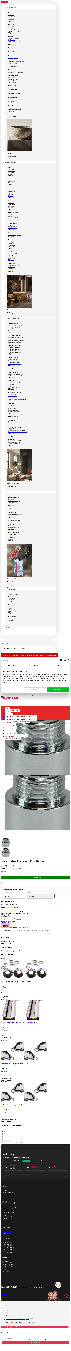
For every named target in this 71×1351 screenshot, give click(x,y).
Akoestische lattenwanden (16, 61)
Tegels (10, 13)
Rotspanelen (12, 85)
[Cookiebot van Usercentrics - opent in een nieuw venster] (61, 660)
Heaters (10, 620)
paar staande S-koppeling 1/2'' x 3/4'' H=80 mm (18, 1022)
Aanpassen (34, 689)
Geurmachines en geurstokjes (13, 595)
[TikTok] (6, 1315)
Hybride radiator (13, 323)
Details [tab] (35, 665)
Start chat (3, 910)
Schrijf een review (5, 1141)
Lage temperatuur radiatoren (17, 399)
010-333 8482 (7, 907)
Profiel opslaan (35, 1342)
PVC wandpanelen (13, 70)
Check (61, 896)
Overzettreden (12, 52)
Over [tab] (58, 665)
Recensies (45, 931)
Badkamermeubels (13, 221)
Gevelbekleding (12, 89)
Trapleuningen (12, 56)
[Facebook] (6, 1305)
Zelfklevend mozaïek (14, 93)
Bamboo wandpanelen (14, 109)
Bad (9, 201)
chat (13, 907)
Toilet (10, 240)
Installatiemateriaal (13, 437)
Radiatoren (11, 403)
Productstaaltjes (13, 116)
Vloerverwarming (13, 425)
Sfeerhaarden (12, 616)
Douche (10, 167)
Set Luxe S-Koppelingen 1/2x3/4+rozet (14, 1105)
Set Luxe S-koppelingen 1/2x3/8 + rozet (14, 1064)
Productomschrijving (22, 931)
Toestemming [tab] (12, 665)
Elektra (10, 604)
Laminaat (11, 36)
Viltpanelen (11, 101)
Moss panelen (12, 105)
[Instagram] (7, 1308)
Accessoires (11, 263)
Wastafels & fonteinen (14, 179)
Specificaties (8, 931)
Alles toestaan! (57, 689)
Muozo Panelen (12, 97)
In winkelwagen (34, 877)
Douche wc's (11, 233)
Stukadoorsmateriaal (14, 520)
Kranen (10, 189)
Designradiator (12, 380)
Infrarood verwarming (14, 392)
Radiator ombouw (13, 416)
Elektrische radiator (14, 335)
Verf (9, 509)
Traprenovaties (12, 48)
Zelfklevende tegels (14, 75)
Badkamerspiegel (13, 212)
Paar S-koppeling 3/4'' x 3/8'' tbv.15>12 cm (16, 981)
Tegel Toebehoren (13, 532)
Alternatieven (35, 931)
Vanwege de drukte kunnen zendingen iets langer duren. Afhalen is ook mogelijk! (29, 655)
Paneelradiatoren (13, 357)
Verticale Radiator (13, 369)
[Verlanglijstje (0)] (1, 700)
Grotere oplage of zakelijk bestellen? (11, 919)
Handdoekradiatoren (14, 345)
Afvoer (10, 251)
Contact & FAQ (5, 922)
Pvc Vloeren (11, 24)
